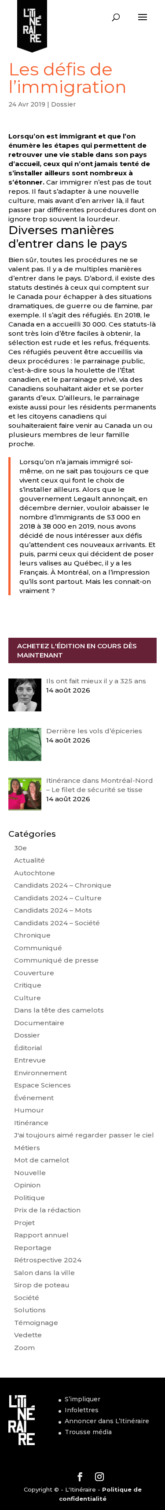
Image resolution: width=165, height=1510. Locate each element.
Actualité (29, 860)
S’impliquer (82, 1399)
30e (20, 848)
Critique (27, 985)
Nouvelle (30, 1173)
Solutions (30, 1310)
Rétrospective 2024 (47, 1260)
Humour (29, 1110)
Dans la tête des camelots (59, 1010)
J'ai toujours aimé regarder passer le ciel (84, 1135)
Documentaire (39, 1023)
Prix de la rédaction (47, 1210)
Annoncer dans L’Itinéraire (107, 1421)
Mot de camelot (41, 1160)
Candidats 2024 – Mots (53, 910)
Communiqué (38, 948)
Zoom (24, 1347)
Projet (24, 1223)
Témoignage (36, 1322)
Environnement (40, 1073)
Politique (29, 1198)
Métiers (27, 1148)
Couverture (34, 973)
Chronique (32, 935)
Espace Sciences (42, 1085)
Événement (34, 1098)
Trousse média (88, 1432)
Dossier (63, 104)
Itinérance (31, 1123)
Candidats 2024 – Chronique (62, 885)
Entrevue (30, 1060)
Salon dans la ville (44, 1272)
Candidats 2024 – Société (57, 923)
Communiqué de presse (56, 960)
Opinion (27, 1185)
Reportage (32, 1248)
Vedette (28, 1335)
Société (26, 1297)
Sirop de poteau (42, 1285)
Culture (27, 998)
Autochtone (34, 873)
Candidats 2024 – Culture (58, 898)
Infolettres (82, 1410)
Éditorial (28, 1048)
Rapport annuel (41, 1235)
